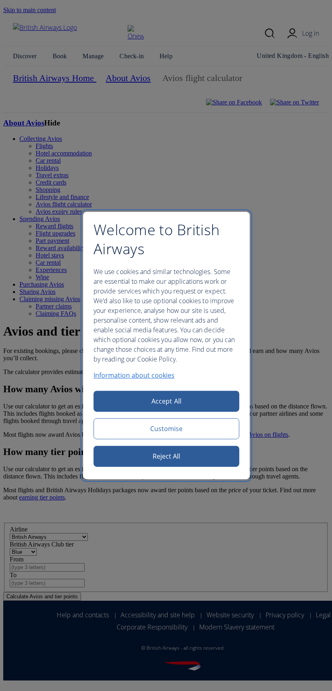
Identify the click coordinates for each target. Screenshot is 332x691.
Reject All (167, 456)
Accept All (166, 401)
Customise (166, 428)
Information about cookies (134, 375)
